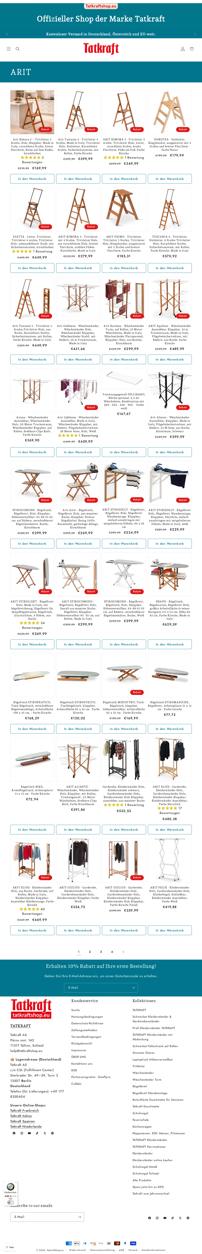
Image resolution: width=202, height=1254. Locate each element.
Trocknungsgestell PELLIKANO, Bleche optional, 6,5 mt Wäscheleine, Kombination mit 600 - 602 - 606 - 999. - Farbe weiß (124, 401)
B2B (74, 1070)
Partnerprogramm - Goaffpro (90, 1077)
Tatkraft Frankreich (24, 1110)
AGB (121, 1250)
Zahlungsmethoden (84, 1030)
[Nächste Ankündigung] (195, 34)
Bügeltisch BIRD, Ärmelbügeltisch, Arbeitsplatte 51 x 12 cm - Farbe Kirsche (32, 790)
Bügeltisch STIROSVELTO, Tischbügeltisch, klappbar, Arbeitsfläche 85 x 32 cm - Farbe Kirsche (78, 707)
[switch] (10, 1202)
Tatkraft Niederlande (26, 1126)
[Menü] (16, 1183)
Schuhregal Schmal (146, 1173)
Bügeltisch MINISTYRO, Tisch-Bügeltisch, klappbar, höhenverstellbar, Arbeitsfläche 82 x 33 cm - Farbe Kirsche (124, 707)
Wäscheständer (143, 1073)
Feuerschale (141, 1120)
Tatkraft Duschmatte (146, 1106)
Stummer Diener (144, 1053)
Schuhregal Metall (145, 1167)
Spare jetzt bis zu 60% (148, 1187)
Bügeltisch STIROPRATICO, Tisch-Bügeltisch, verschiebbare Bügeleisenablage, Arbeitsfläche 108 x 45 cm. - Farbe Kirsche (32, 707)
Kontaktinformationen (154, 1250)
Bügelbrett (140, 1086)
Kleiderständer (143, 1153)
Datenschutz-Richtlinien (87, 1023)
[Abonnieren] (133, 988)
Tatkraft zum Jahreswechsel (151, 1194)
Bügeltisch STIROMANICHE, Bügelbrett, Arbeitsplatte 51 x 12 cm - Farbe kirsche (170, 706)
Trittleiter (139, 1066)
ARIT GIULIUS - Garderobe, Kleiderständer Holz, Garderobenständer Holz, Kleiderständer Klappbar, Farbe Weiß (78, 894)
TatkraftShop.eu (55, 1250)
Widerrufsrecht (77, 1250)
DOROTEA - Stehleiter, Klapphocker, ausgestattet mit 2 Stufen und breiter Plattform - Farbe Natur (169, 144)
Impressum (78, 1050)
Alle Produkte (142, 1180)
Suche (75, 1010)
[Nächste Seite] (123, 951)
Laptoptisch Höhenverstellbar (153, 1060)
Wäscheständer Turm (147, 1080)
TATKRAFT (139, 1010)
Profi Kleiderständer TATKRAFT (154, 1028)
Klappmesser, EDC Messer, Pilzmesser (159, 1133)
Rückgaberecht (81, 1043)
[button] (8, 48)
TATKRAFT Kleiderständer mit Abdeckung (152, 1037)
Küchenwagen (142, 1127)
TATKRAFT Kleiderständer (150, 1140)
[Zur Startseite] (101, 6)
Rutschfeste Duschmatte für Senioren (158, 1100)
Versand (132, 1250)
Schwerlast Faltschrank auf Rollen (155, 1046)
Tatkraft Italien (21, 1116)
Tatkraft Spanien (22, 1121)
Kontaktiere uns (82, 1064)
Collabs (76, 1084)
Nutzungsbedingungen (87, 1017)
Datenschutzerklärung (102, 1250)
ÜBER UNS (78, 1057)
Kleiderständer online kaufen (152, 1160)
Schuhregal (140, 1113)
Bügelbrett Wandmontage (150, 1093)
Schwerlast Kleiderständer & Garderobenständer (152, 1019)
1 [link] (79, 951)
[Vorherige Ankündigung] (6, 34)
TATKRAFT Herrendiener (149, 1147)
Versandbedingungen (86, 1037)
